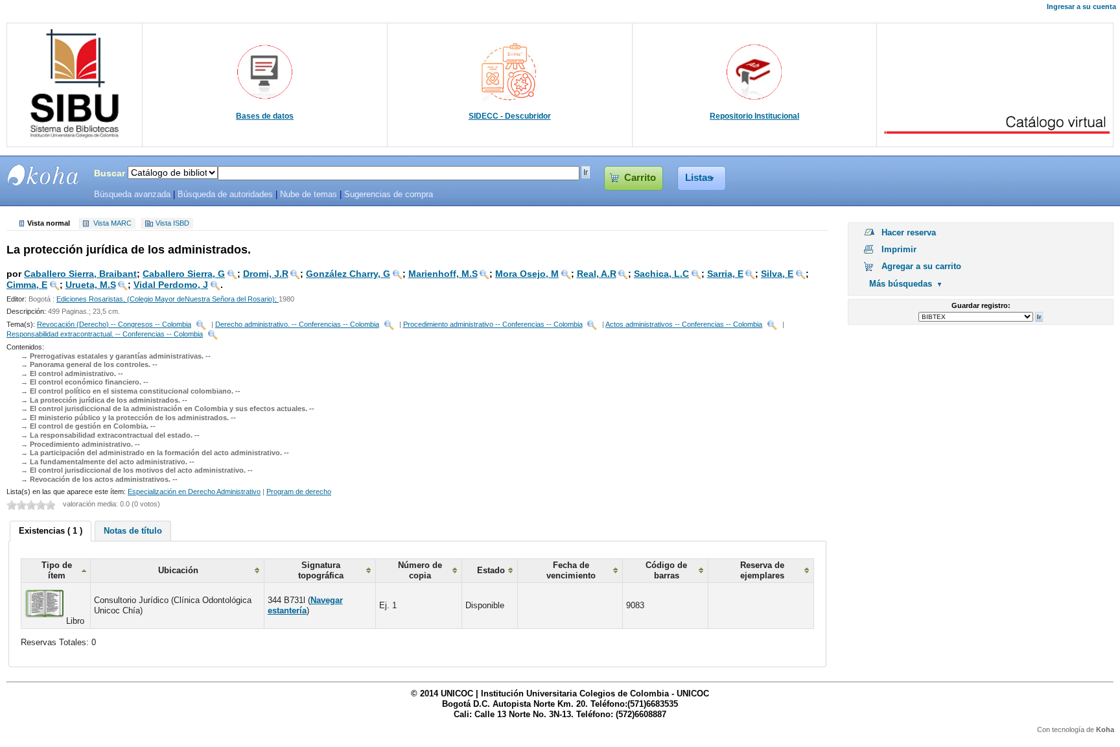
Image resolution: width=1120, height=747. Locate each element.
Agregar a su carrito (921, 266)
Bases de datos (265, 116)
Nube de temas (308, 194)
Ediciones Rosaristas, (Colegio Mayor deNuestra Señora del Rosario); (167, 299)
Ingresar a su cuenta (1081, 6)
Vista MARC (112, 224)
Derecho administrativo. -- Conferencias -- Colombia (297, 324)
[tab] (50, 531)
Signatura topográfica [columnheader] (321, 570)
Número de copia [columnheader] (420, 570)
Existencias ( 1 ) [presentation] (50, 531)
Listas (698, 177)
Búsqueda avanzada (132, 194)
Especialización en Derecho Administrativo (194, 491)
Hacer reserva (908, 232)
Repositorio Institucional (754, 116)
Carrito (640, 177)
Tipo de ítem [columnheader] (56, 570)
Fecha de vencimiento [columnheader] (571, 570)
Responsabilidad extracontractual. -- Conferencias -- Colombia (104, 334)
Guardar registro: (980, 305)
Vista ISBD (172, 224)
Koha (1105, 729)
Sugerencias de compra (388, 194)
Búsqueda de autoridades (225, 194)
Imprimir (898, 249)
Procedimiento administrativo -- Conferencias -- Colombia (493, 324)
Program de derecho (298, 491)
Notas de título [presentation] (133, 531)
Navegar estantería (305, 605)
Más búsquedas (900, 284)
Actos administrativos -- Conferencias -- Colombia (683, 324)
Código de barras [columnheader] (666, 570)
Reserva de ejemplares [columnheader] (762, 570)
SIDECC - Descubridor (510, 116)
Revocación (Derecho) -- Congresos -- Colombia (114, 324)
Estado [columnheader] (491, 570)
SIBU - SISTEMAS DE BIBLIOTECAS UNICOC (43, 175)
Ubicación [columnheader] (178, 570)
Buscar (109, 173)
